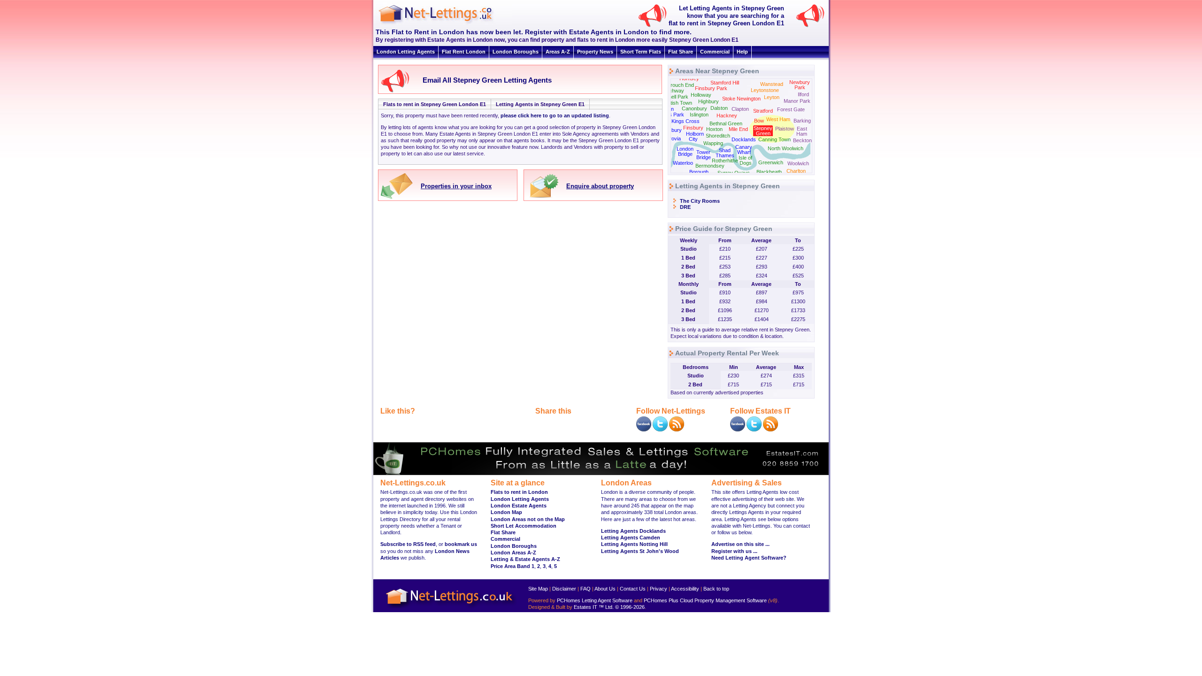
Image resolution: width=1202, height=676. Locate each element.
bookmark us (461, 544)
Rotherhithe (725, 160)
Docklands (744, 139)
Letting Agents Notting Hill (634, 544)
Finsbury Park (711, 88)
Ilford (803, 94)
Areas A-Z (558, 51)
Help (742, 51)
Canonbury (694, 108)
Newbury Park (799, 84)
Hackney (727, 115)
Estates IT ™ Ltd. (594, 607)
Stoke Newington (741, 98)
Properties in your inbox (456, 186)
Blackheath (769, 172)
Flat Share (680, 51)
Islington (699, 114)
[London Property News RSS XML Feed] (676, 429)
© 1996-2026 (630, 607)
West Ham (778, 119)
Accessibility (685, 589)
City (693, 139)
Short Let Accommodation (523, 526)
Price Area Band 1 (512, 566)
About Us (605, 589)
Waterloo (683, 163)
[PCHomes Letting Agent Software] (601, 473)
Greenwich (770, 162)
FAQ (585, 589)
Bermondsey (709, 166)
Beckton (802, 140)
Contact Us (633, 589)
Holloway (701, 95)
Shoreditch (718, 135)
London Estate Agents (519, 505)
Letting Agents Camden (630, 537)
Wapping (713, 143)
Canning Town (774, 139)
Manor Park (797, 101)
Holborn (695, 134)
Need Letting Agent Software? (748, 558)
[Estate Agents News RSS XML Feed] (770, 429)
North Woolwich (785, 148)
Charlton (796, 171)
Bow (759, 120)
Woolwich (798, 163)
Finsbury (693, 128)
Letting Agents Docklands (633, 531)
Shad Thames (725, 152)
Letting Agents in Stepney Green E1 (540, 104)
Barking (802, 120)
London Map (506, 512)
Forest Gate (791, 109)
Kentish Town (677, 103)
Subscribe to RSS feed (408, 544)
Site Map (538, 589)
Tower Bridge (703, 154)
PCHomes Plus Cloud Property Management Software (705, 600)
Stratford (763, 111)
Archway (674, 90)
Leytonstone (765, 90)
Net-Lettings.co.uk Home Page (451, 608)
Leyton (771, 97)
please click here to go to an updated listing (555, 115)
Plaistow (784, 128)
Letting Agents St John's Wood (640, 551)
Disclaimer (564, 589)
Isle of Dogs (745, 160)
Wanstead (771, 84)
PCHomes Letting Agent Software (594, 600)
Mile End (738, 129)
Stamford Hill (724, 82)
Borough (699, 172)
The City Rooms (700, 201)
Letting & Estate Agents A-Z (525, 559)
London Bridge (685, 151)
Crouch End (680, 85)
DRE (685, 207)
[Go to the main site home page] (444, 23)
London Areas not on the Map (528, 519)
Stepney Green (763, 130)
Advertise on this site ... (740, 544)
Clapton (740, 109)
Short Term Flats (640, 51)
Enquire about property (600, 186)
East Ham (801, 131)
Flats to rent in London (519, 492)
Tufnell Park (674, 97)
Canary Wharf (743, 149)
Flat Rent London (463, 51)
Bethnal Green (725, 123)
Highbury (708, 101)
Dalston (719, 108)
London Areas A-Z (513, 552)
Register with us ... (734, 551)
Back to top (716, 589)
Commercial (715, 51)
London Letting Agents (406, 51)
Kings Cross (685, 121)
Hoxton (714, 129)
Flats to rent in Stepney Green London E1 (434, 104)
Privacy (658, 589)
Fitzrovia (671, 138)
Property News (595, 51)
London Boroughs (516, 51)
